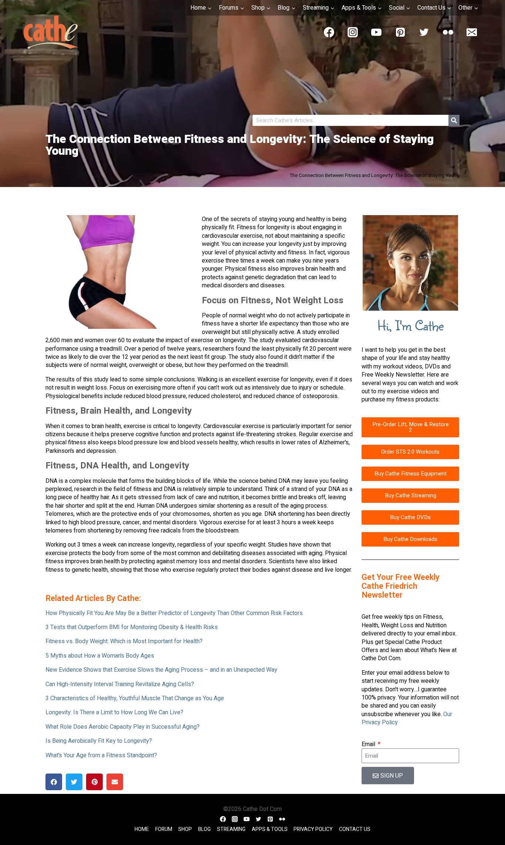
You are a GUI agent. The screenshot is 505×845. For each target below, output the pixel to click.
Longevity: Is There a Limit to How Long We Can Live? (114, 712)
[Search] (454, 120)
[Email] (471, 32)
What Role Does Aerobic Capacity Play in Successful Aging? (122, 726)
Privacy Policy (313, 829)
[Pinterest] (400, 32)
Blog (204, 829)
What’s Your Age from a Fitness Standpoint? (101, 755)
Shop (185, 829)
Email (369, 744)
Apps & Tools (270, 829)
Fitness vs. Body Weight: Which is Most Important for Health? (124, 641)
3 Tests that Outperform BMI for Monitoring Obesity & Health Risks (131, 627)
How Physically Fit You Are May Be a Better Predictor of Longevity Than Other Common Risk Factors (174, 613)
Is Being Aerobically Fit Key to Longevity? (98, 741)
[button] (53, 782)
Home (142, 829)
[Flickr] (448, 32)
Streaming (231, 829)
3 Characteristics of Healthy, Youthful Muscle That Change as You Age (134, 698)
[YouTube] (376, 32)
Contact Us (354, 829)
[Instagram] (352, 32)
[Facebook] (329, 32)
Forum (163, 829)
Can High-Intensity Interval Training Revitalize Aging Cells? (119, 684)
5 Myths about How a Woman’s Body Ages (99, 655)
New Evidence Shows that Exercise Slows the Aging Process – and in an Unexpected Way (161, 669)
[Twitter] (424, 32)
